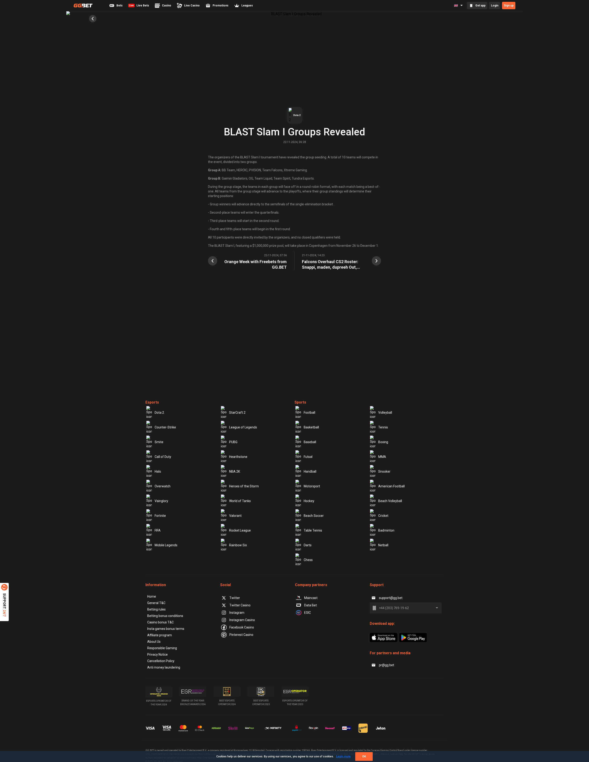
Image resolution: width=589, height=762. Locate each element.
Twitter (234, 598)
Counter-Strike (165, 427)
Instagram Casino (242, 620)
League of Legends (243, 427)
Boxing (383, 442)
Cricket (383, 516)
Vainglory (161, 501)
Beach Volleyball (390, 501)
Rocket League (240, 530)
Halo (158, 471)
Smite (159, 442)
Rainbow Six (238, 545)
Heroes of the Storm (244, 486)
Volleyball (385, 412)
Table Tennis (313, 530)
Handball (310, 471)
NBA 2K (234, 471)
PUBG (233, 442)
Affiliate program (159, 635)
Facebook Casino (241, 627)
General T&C (156, 603)
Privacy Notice (157, 654)
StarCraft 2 (237, 412)
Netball (383, 545)
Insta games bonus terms (165, 629)
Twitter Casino (240, 605)
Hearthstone (238, 457)
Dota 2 (159, 412)
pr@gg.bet (386, 665)
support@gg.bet (390, 598)
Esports (152, 402)
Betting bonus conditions (165, 616)
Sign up (509, 5)
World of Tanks (240, 501)
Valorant (235, 516)
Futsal (308, 457)
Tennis (383, 427)
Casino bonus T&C (160, 622)
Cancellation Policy (160, 661)
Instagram (236, 612)
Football (309, 412)
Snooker (384, 471)
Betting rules (156, 609)
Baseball (310, 442)
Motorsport (312, 486)
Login (494, 5)
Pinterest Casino (241, 635)
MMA (382, 457)
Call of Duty (163, 457)
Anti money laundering (163, 667)
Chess (308, 560)
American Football (391, 486)
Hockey (309, 501)
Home (151, 596)
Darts (308, 545)
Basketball (311, 427)
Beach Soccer (314, 516)
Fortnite (160, 516)
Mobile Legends (166, 545)
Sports (300, 402)
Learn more (343, 756)
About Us (154, 641)
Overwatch (162, 486)
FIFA (158, 530)
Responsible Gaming (162, 648)
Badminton (386, 530)
